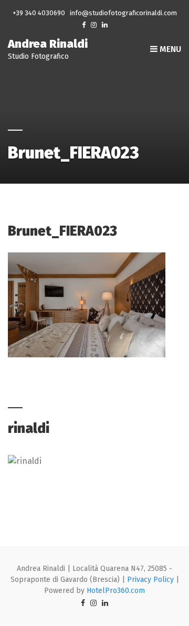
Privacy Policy (150, 579)
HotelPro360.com (116, 590)
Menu (169, 49)
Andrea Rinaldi (48, 44)
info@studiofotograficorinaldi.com (123, 13)
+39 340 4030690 (39, 13)
